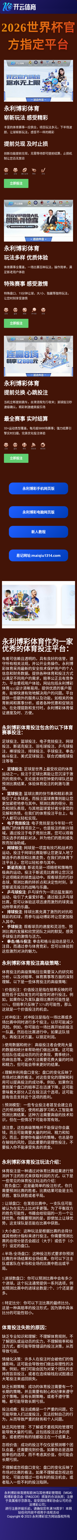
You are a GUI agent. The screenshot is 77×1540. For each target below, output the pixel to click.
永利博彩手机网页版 (38, 488)
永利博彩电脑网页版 (38, 512)
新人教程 (38, 531)
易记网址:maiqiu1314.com (38, 555)
